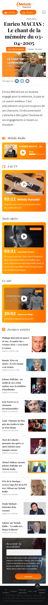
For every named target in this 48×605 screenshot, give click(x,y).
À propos (6, 591)
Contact (14, 591)
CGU (30, 591)
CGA (35, 591)
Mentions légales (42, 591)
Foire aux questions (23, 591)
